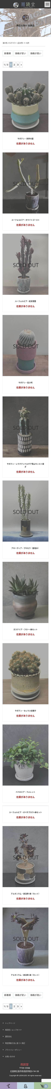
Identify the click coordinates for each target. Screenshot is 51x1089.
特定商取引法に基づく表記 (15, 1043)
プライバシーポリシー (13, 1050)
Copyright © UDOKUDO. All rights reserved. (25, 1075)
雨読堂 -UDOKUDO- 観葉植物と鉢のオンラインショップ (25, 6)
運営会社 (8, 1036)
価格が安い (20, 53)
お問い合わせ (10, 1056)
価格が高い (35, 53)
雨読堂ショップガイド (13, 1030)
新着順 (7, 53)
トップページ (10, 1023)
